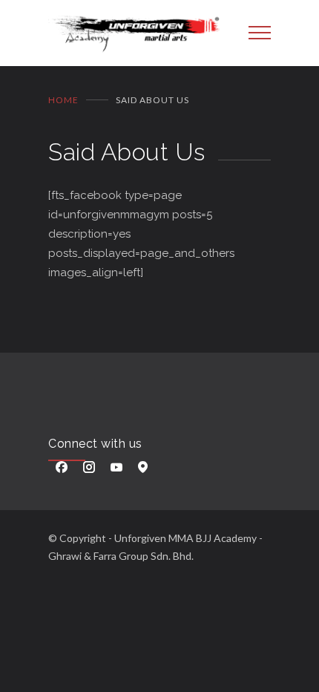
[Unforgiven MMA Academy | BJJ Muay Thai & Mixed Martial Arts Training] (137, 33)
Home (63, 99)
